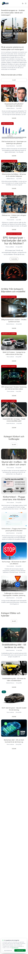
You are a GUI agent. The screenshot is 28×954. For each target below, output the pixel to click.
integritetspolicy (15, 947)
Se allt (14, 80)
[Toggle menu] (25, 3)
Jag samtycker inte (8, 950)
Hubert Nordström (10, 146)
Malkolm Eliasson (7, 38)
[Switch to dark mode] (22, 3)
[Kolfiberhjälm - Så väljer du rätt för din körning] (14, 31)
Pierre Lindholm (10, 219)
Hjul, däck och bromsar (8, 86)
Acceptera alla (20, 950)
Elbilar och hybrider (7, 123)
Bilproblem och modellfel (14, 234)
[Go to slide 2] (23, 41)
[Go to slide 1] (22, 41)
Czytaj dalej (14, 259)
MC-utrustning (8, 30)
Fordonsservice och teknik (9, 161)
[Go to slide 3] (24, 41)
